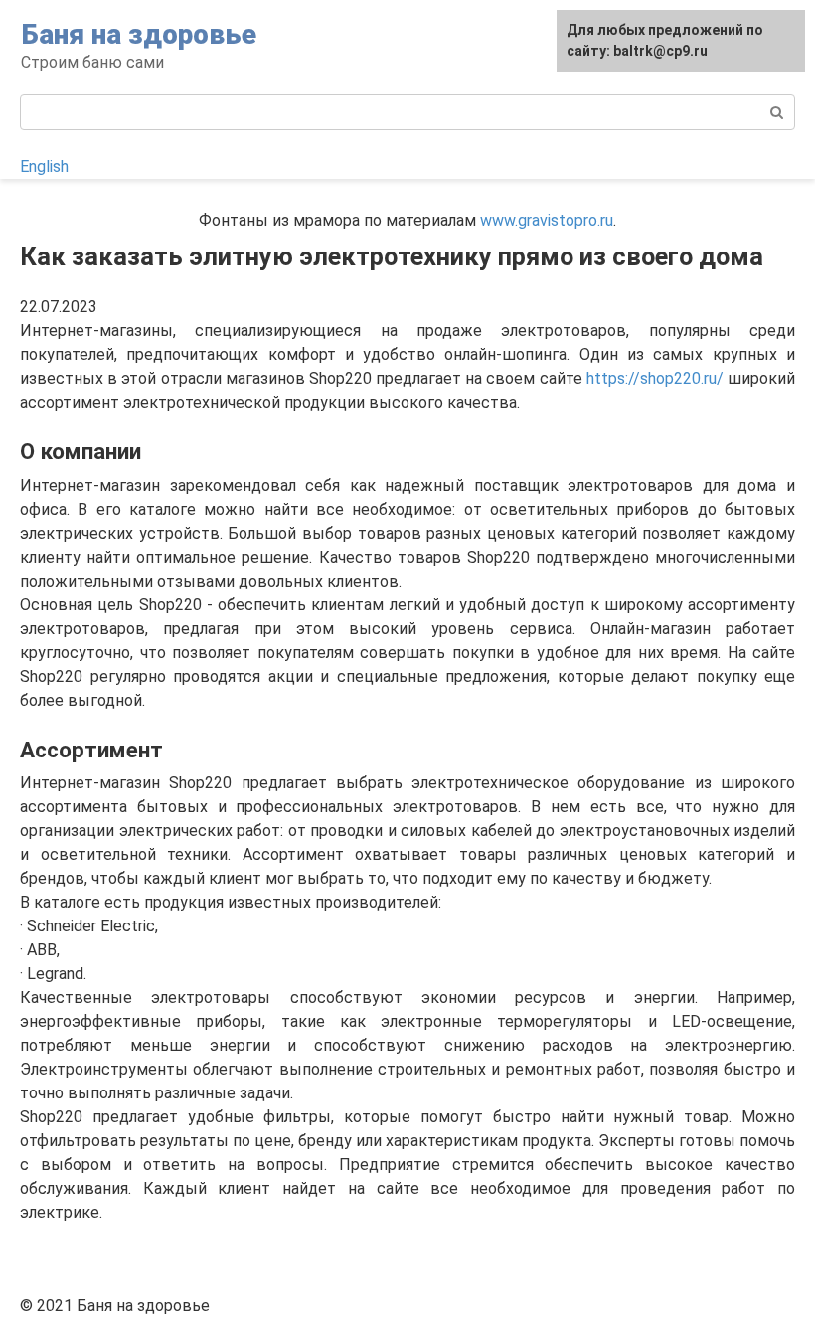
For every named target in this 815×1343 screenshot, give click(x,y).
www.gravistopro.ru (546, 220)
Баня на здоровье (138, 34)
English (44, 166)
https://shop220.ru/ (655, 378)
